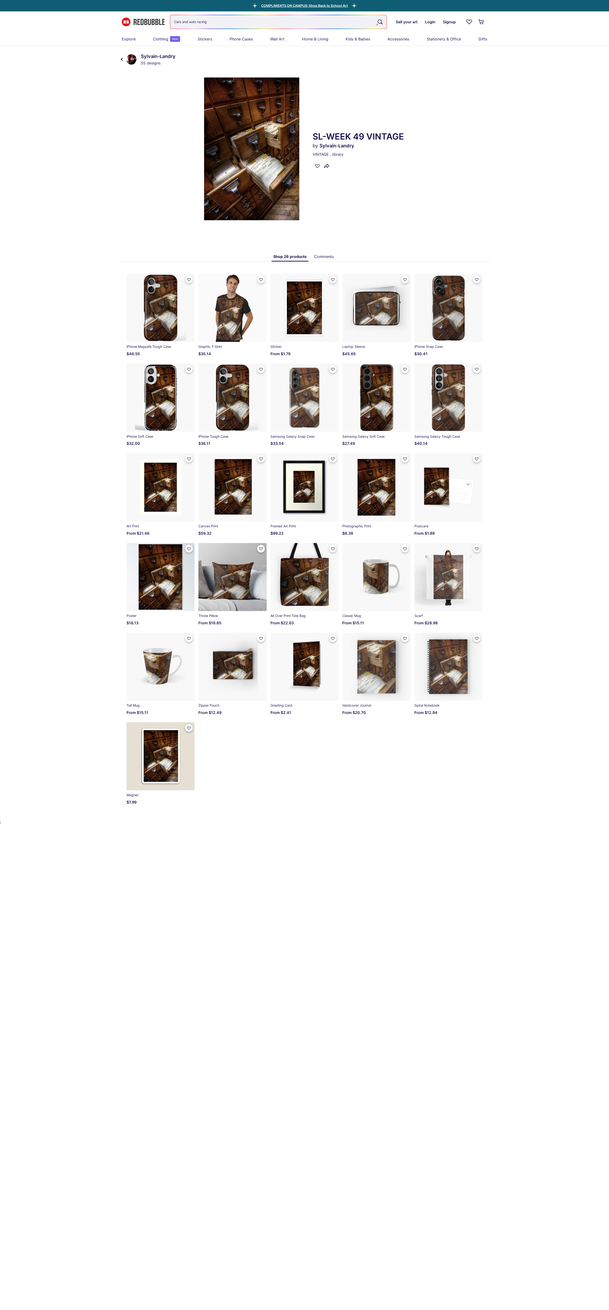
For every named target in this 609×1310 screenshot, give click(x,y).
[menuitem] (129, 39)
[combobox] (278, 22)
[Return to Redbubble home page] (143, 22)
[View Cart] (481, 22)
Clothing (165, 39)
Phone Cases (241, 39)
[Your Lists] (469, 22)
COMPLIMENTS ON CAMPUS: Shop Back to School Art (304, 6)
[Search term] (379, 22)
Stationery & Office (444, 39)
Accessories (398, 39)
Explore (129, 39)
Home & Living (315, 39)
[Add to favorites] (317, 166)
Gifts (482, 39)
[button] (304, 6)
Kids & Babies (358, 39)
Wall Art (277, 39)
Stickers (205, 39)
